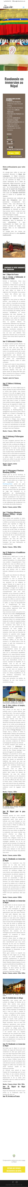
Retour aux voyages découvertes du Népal (14, 1169)
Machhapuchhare (7, 484)
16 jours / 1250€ (14, 153)
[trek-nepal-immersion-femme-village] (14, 257)
